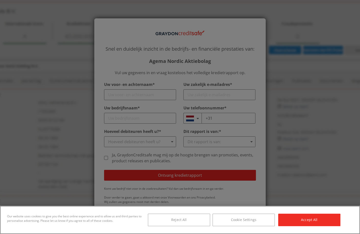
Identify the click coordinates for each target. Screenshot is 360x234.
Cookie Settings (243, 219)
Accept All (309, 219)
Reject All (179, 219)
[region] (180, 220)
